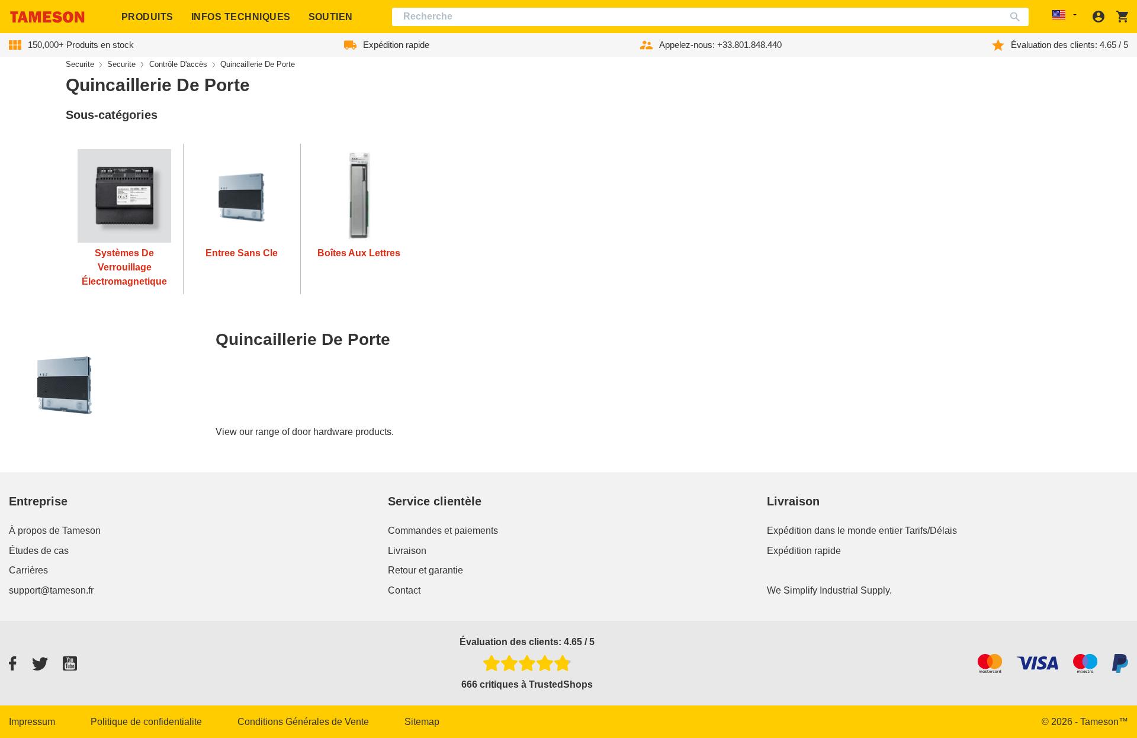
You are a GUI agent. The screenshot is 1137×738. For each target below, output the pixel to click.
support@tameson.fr (51, 590)
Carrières (28, 570)
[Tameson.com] (47, 16)
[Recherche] (1018, 17)
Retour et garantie (425, 570)
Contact (404, 590)
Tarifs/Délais (931, 531)
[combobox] (710, 17)
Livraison (407, 551)
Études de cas (39, 551)
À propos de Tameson (55, 531)
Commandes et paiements (443, 531)
